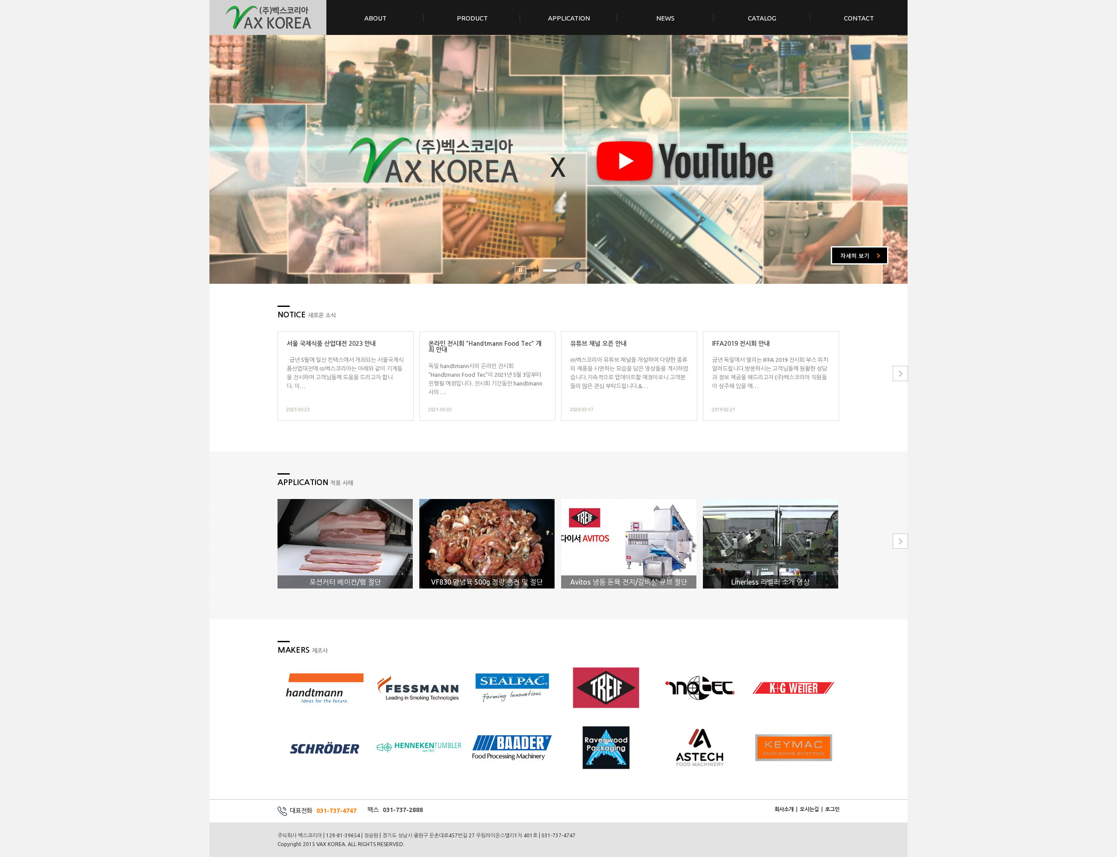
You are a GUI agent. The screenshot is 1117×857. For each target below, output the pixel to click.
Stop (520, 270)
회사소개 (784, 809)
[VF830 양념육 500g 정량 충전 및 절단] (487, 543)
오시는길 (809, 809)
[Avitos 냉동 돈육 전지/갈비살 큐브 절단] (628, 543)
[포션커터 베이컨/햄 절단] (345, 543)
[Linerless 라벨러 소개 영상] (770, 543)
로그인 (832, 809)
